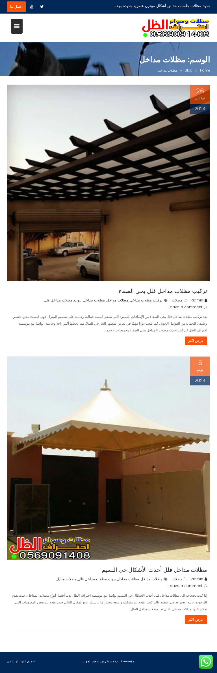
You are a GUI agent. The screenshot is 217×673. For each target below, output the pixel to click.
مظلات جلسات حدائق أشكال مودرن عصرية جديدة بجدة (157, 5)
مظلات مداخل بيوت (89, 300)
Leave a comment (185, 307)
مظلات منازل (66, 579)
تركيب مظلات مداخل (146, 300)
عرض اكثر (196, 340)
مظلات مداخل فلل (58, 300)
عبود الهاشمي (16, 661)
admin (197, 300)
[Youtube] (31, 6)
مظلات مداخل (117, 300)
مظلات (177, 300)
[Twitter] (41, 6)
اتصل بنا (16, 6)
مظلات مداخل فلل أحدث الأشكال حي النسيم (154, 570)
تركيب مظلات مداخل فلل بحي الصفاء (163, 291)
